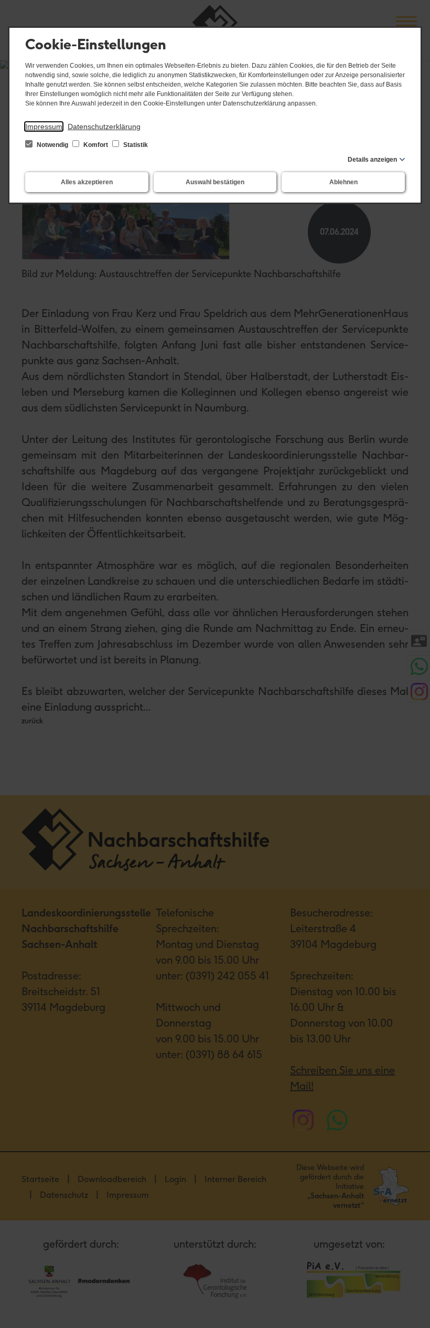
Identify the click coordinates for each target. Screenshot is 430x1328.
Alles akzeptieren (87, 182)
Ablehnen (343, 182)
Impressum (43, 126)
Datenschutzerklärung (104, 126)
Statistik (135, 145)
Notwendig (52, 145)
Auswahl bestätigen (215, 182)
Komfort (96, 145)
